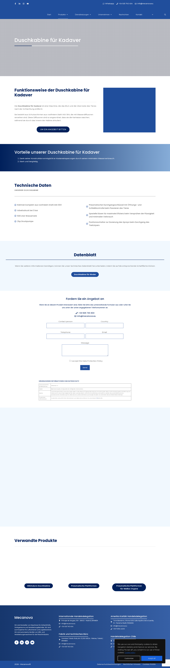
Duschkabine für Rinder (85, 274)
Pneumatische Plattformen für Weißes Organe (129, 587)
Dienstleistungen (82, 15)
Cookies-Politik (149, 664)
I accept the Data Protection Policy (86, 361)
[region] (139, 651)
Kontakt (139, 15)
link (97, 398)
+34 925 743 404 (86, 313)
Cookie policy (130, 653)
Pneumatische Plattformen (84, 586)
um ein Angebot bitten (53, 129)
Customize (129, 658)
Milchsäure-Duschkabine (38, 586)
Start (49, 15)
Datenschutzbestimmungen (109, 664)
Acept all (151, 658)
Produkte (62, 15)
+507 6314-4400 (119, 629)
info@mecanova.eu (86, 316)
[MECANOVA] (9, 14)
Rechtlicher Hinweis (131, 664)
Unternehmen (104, 15)
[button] (165, 14)
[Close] (163, 641)
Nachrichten (124, 15)
